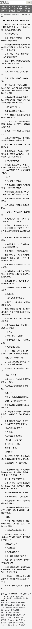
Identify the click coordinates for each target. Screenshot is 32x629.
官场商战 (12, 11)
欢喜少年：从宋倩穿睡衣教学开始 (13, 602)
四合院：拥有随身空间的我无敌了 (13, 620)
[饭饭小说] (4, 2)
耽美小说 (27, 9)
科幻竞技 (4, 9)
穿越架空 (27, 6)
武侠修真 (20, 6)
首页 (2, 14)
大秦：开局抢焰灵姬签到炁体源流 (13, 607)
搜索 (29, 2)
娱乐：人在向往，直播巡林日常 (12, 618)
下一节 (19, 594)
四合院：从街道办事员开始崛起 (12, 623)
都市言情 (4, 6)
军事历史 (12, 9)
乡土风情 (20, 11)
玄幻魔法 (12, 6)
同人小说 (4, 11)
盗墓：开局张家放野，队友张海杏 (13, 615)
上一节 (7, 594)
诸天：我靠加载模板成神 (15, 596)
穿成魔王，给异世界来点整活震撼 (17, 598)
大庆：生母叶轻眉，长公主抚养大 (13, 625)
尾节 (25, 594)
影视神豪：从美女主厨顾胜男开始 (13, 605)
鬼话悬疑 (20, 9)
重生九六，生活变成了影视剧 (11, 610)
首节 (2, 594)
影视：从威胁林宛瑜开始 (10, 613)
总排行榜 (27, 11)
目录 (29, 594)
